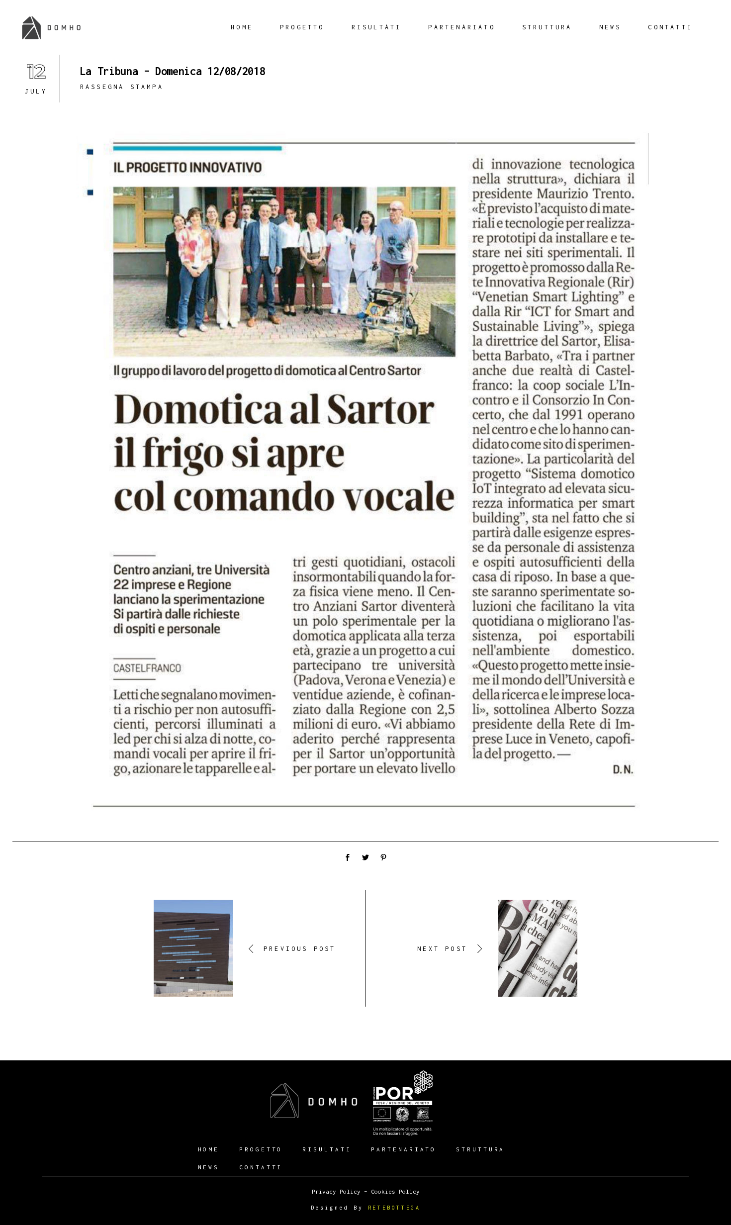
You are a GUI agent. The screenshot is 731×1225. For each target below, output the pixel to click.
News (209, 1167)
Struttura (480, 1149)
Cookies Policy (395, 1191)
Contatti (260, 1167)
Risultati (326, 1149)
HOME (209, 1149)
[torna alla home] (314, 1100)
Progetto (260, 1149)
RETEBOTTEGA (394, 1208)
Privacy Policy (336, 1191)
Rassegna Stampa (122, 87)
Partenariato (403, 1149)
